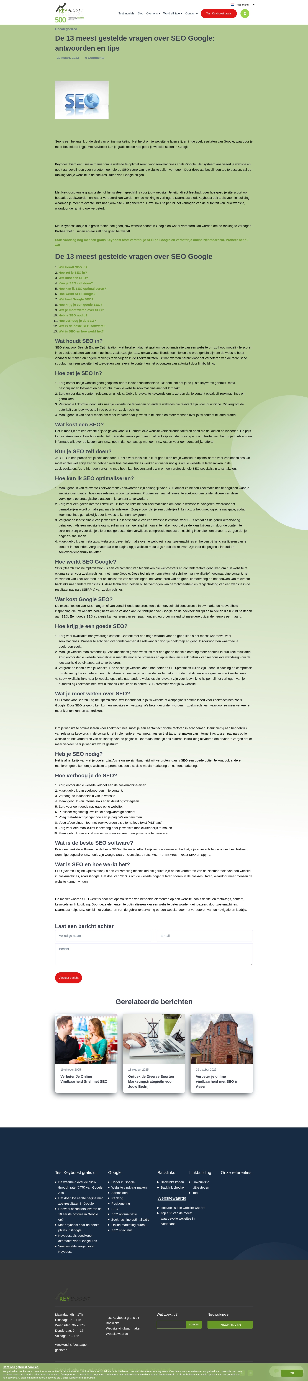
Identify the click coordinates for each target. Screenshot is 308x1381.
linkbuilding (242, 198)
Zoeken (194, 1324)
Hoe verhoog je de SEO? (77, 320)
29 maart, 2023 (68, 58)
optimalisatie (175, 347)
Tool (195, 1193)
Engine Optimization (89, 568)
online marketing (118, 141)
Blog (140, 13)
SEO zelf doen (90, 451)
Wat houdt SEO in (77, 341)
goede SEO (110, 626)
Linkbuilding (200, 1172)
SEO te (80, 705)
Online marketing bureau (129, 1225)
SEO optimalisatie (124, 1214)
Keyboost (100, 147)
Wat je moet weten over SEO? (81, 310)
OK (292, 1373)
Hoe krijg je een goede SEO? (80, 304)
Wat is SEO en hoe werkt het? (81, 331)
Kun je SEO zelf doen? (76, 283)
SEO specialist (121, 1230)
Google (115, 1172)
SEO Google (191, 256)
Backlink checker (173, 1187)
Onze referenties (236, 1172)
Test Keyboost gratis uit (76, 1172)
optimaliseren (138, 164)
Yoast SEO (188, 854)
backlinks (61, 584)
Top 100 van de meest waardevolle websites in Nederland (178, 1218)
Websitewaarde (172, 1198)
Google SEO (94, 599)
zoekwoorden (78, 198)
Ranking (117, 1198)
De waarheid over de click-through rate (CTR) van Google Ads (80, 1187)
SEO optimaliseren (107, 478)
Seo (58, 141)
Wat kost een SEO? (73, 278)
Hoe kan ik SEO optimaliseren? (82, 288)
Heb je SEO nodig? (73, 315)
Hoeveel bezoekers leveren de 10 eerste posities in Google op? (80, 1214)
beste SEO (93, 843)
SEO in (90, 373)
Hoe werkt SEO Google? (77, 294)
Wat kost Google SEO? (76, 299)
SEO (114, 1209)
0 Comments (94, 58)
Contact (190, 13)
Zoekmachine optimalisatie (130, 1219)
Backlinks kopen (172, 1182)
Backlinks (166, 1172)
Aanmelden (119, 1193)
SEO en (81, 864)
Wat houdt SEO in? (73, 267)
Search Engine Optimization (97, 347)
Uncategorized (66, 29)
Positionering (120, 1203)
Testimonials (126, 13)
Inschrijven (230, 1324)
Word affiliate (171, 13)
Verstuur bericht (68, 977)
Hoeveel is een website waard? (183, 1208)
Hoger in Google (123, 1182)
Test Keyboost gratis (219, 13)
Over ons (152, 13)
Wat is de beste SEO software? (82, 326)
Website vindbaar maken (129, 1187)
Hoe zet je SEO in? (73, 272)
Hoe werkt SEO (74, 562)
